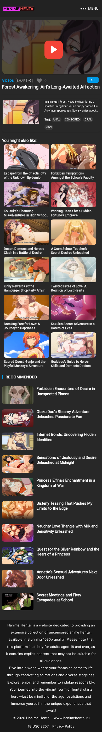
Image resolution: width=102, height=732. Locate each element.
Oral (88, 119)
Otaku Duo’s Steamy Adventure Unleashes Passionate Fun (63, 414)
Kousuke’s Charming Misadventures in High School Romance (25, 215)
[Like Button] (39, 81)
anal (56, 119)
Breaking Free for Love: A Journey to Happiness (22, 326)
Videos (8, 80)
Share (22, 80)
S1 (93, 80)
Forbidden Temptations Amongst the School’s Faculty (72, 175)
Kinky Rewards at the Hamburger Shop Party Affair (24, 288)
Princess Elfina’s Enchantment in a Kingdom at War (66, 483)
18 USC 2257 (38, 726)
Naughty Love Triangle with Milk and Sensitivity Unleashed (67, 529)
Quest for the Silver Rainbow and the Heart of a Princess (68, 552)
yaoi (49, 127)
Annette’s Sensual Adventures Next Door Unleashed (67, 575)
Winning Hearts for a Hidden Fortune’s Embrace (71, 213)
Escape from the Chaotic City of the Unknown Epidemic (25, 175)
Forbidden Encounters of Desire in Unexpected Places (66, 391)
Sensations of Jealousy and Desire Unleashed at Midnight (67, 460)
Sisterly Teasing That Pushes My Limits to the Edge (64, 506)
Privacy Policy (63, 726)
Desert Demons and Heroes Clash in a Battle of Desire (24, 251)
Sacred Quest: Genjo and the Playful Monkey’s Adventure (25, 364)
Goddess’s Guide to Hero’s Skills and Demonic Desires (71, 364)
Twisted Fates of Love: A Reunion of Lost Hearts (68, 288)
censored (72, 119)
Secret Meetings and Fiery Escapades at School (59, 598)
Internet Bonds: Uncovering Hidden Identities (66, 437)
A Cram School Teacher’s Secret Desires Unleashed (70, 251)
